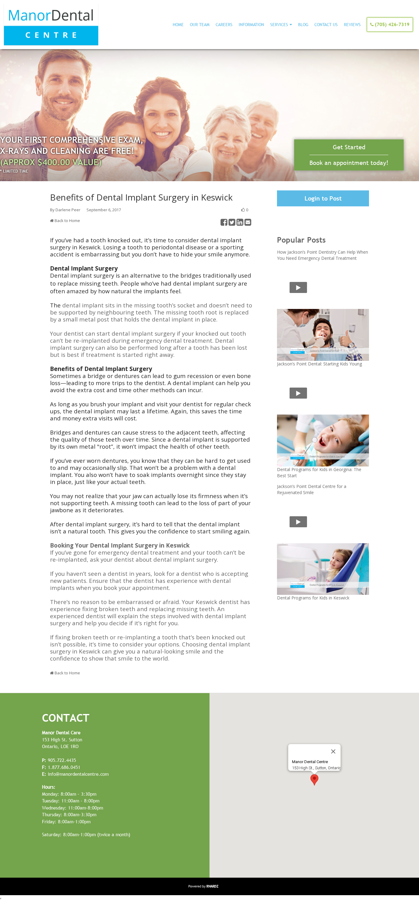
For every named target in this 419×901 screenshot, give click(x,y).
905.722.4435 (59, 760)
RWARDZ (212, 886)
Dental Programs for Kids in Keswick (313, 598)
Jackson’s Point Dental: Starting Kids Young (319, 364)
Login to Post (323, 198)
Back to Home (67, 220)
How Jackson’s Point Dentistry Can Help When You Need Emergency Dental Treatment (322, 255)
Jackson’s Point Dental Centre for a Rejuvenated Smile (311, 489)
